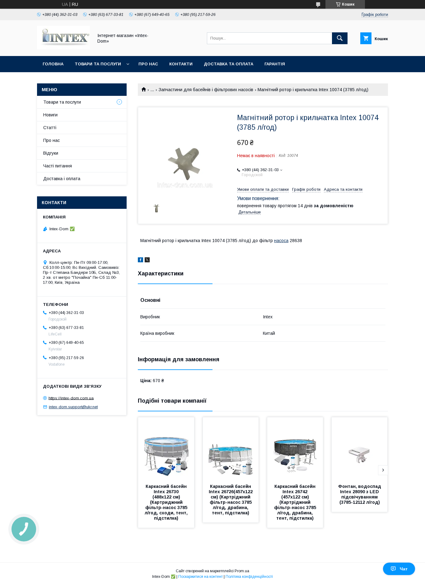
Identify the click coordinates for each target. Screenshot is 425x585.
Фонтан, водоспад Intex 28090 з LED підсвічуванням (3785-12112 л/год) (360, 494)
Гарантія (274, 64)
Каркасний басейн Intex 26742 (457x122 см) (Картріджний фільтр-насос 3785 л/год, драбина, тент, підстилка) (295, 502)
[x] (147, 260)
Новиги (50, 114)
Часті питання (57, 165)
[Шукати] (340, 38)
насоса (281, 240)
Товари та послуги (98, 64)
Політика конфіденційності (249, 576)
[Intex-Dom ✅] (63, 47)
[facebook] (140, 260)
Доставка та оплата (228, 64)
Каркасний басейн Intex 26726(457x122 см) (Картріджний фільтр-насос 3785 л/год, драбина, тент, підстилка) (231, 499)
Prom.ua (242, 571)
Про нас (148, 64)
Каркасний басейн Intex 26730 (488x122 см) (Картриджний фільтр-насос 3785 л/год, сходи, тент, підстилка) (167, 502)
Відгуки (50, 153)
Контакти (181, 64)
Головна (53, 64)
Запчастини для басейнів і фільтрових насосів (206, 89)
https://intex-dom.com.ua (71, 397)
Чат (404, 568)
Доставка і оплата (61, 178)
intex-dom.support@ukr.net (73, 407)
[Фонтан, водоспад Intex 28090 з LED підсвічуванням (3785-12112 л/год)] (360, 448)
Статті (49, 127)
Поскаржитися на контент (200, 576)
